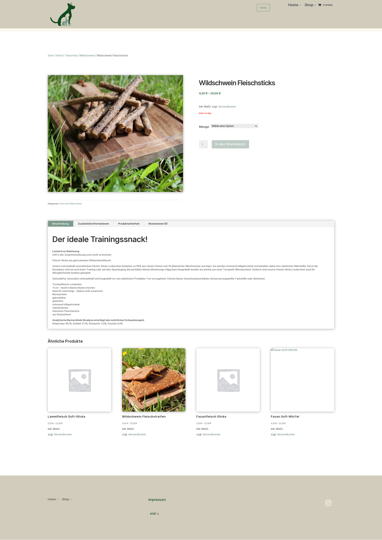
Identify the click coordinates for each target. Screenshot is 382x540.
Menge (204, 127)
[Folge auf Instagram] (328, 503)
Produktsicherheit (129, 223)
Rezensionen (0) (158, 223)
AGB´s (154, 513)
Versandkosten (227, 106)
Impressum (157, 500)
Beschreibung (60, 223)
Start (51, 55)
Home (293, 5)
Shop (309, 5)
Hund (59, 55)
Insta (263, 7)
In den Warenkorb (230, 144)
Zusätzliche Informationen (93, 223)
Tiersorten (71, 55)
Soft (61, 203)
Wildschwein (87, 55)
